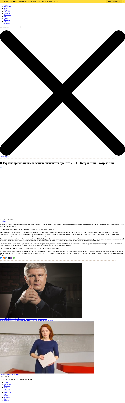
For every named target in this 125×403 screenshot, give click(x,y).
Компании (7, 13)
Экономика (7, 6)
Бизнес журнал (4, 156)
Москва (6, 18)
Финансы (7, 11)
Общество (7, 10)
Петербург (7, 20)
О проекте (7, 23)
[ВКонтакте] (1, 258)
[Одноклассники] (4, 258)
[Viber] (11, 258)
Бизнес (6, 5)
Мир (5, 16)
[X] (9, 258)
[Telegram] (6, 258)
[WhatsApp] (14, 258)
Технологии (7, 15)
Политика (7, 8)
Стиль (6, 21)
